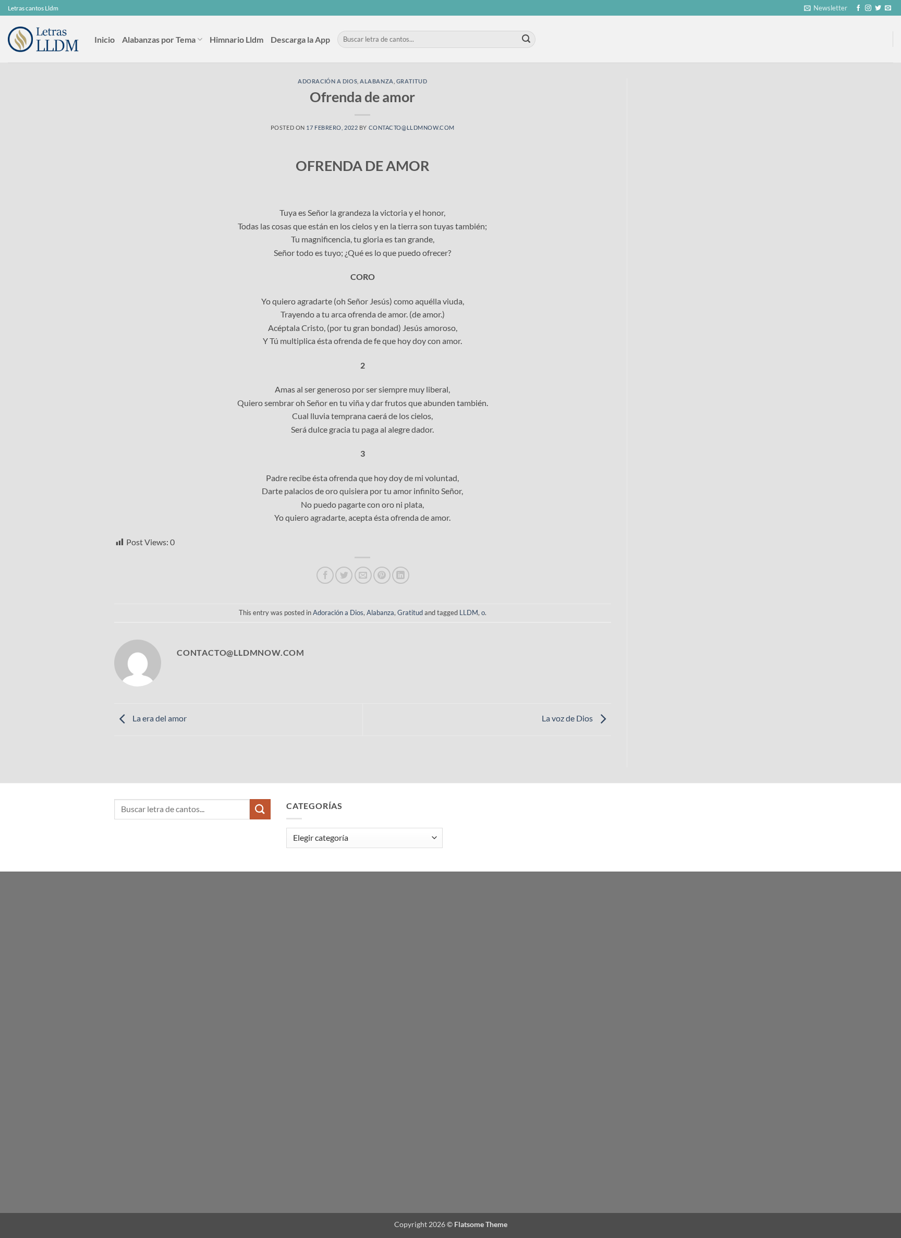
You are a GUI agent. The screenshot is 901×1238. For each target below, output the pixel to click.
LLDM (468, 612)
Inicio (104, 39)
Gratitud (411, 81)
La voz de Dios (568, 719)
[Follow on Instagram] (868, 8)
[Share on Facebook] (325, 575)
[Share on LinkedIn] (400, 575)
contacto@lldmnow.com (412, 127)
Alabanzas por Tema (159, 39)
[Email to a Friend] (363, 575)
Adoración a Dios (327, 81)
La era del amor (159, 719)
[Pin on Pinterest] (382, 575)
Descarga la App (300, 39)
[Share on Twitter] (343, 575)
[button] (825, 8)
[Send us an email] (888, 8)
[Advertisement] (716, 156)
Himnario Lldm (236, 39)
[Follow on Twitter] (878, 8)
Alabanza (376, 81)
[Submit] (526, 39)
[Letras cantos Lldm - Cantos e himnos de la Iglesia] (43, 39)
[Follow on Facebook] (858, 8)
